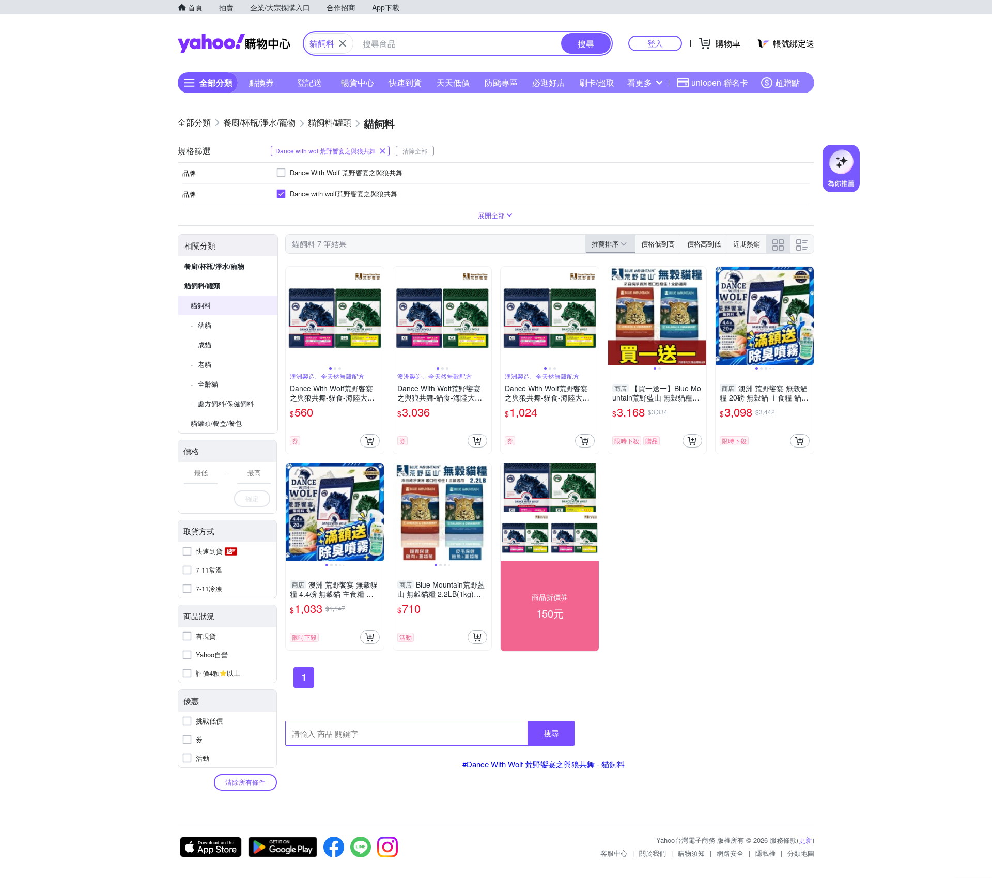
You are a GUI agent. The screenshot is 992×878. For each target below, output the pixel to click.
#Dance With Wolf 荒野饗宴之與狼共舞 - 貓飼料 (543, 764)
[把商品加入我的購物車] (370, 441)
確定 (252, 498)
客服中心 (613, 853)
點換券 (261, 82)
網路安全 (730, 853)
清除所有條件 (245, 782)
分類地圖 (800, 853)
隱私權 (765, 853)
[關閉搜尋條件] (342, 43)
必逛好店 (548, 82)
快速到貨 (405, 82)
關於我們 (652, 853)
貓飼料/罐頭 (202, 285)
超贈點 (787, 82)
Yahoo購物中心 (234, 43)
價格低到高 (658, 244)
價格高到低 (704, 244)
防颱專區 (501, 82)
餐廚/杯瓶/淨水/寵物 (214, 266)
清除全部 (414, 150)
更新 (805, 840)
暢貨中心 (357, 82)
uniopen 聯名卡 (719, 82)
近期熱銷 (746, 244)
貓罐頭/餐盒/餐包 (216, 423)
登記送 (309, 82)
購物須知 (691, 853)
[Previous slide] (292, 316)
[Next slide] (377, 316)
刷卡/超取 (596, 82)
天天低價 (453, 82)
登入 (655, 43)
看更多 (639, 82)
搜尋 (551, 733)
